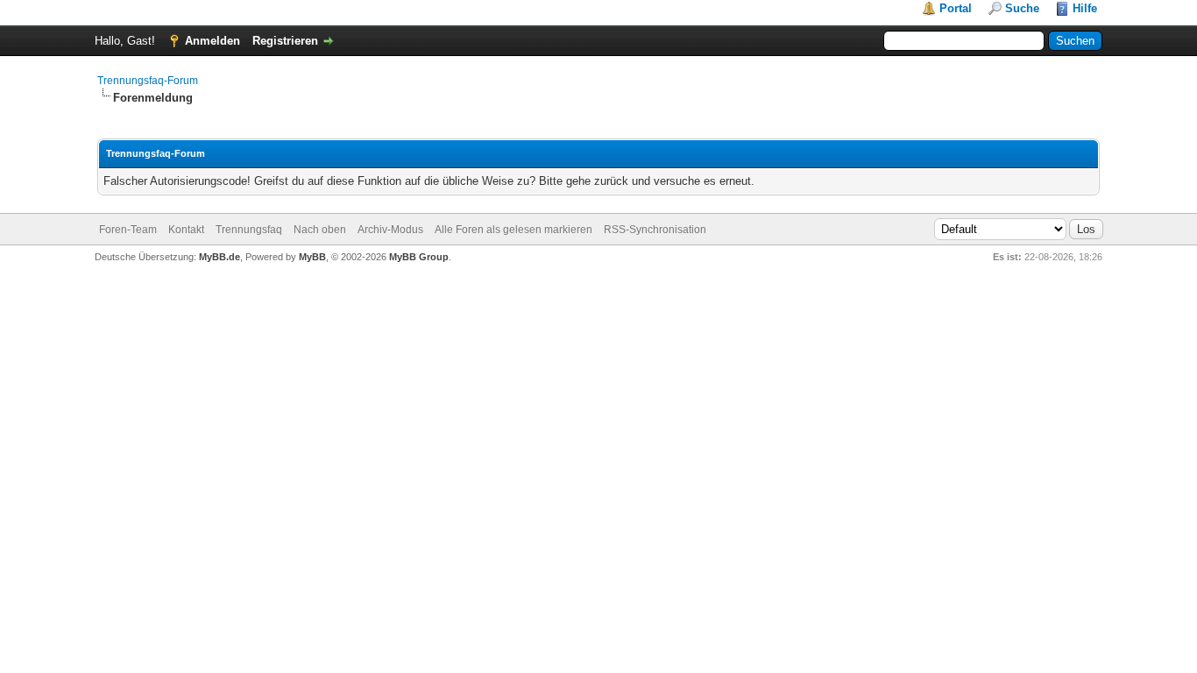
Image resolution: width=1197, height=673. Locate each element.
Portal (955, 8)
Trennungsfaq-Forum (147, 80)
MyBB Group (419, 256)
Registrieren (285, 40)
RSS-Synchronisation (655, 229)
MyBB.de (219, 256)
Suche (1022, 8)
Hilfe (1085, 8)
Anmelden (212, 40)
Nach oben (320, 229)
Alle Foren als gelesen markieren (513, 229)
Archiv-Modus (390, 229)
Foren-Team (128, 229)
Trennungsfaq (249, 229)
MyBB (312, 256)
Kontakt (186, 229)
